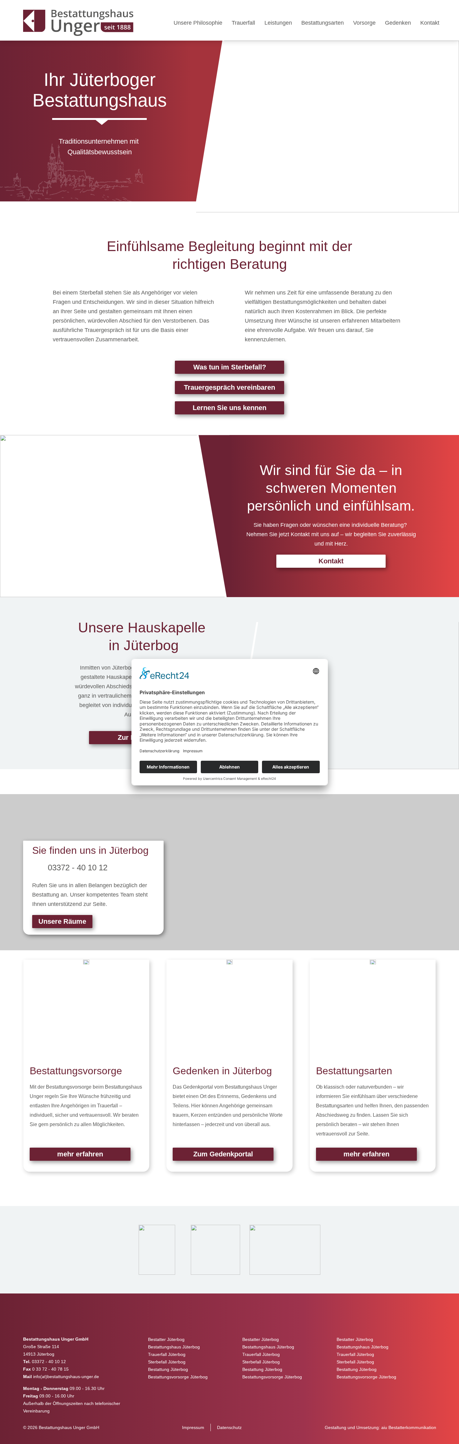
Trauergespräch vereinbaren (229, 387)
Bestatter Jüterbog (166, 1339)
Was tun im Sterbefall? (229, 367)
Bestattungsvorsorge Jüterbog (178, 1376)
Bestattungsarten (322, 23)
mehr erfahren (80, 1154)
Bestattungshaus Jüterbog (174, 1346)
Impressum (193, 1427)
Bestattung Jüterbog (168, 1369)
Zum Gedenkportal (223, 1154)
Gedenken (398, 23)
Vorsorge (364, 23)
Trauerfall (243, 23)
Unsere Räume (62, 921)
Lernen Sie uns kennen (229, 408)
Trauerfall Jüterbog (166, 1354)
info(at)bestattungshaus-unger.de (66, 1376)
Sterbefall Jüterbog (166, 1361)
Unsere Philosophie (198, 23)
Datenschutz (229, 1427)
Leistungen (278, 23)
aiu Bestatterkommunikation (408, 1427)
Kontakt (429, 23)
